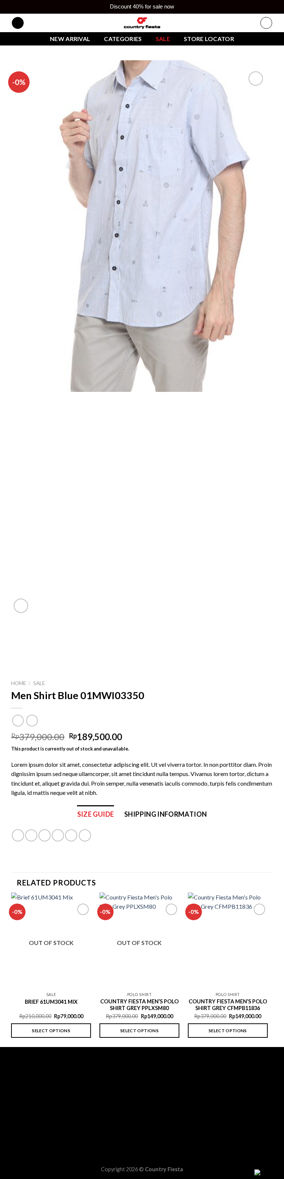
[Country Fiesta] (142, 23)
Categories (123, 38)
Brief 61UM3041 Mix (51, 1002)
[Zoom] (21, 606)
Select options (51, 1030)
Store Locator (209, 38)
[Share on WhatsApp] (18, 835)
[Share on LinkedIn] (85, 835)
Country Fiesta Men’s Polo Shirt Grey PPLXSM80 (139, 1005)
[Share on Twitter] (44, 835)
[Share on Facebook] (31, 835)
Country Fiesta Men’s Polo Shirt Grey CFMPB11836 (228, 1005)
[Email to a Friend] (58, 835)
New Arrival (70, 38)
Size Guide (95, 814)
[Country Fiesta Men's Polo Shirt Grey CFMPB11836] (228, 940)
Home (18, 683)
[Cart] (266, 23)
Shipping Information (165, 814)
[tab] (95, 814)
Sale (163, 38)
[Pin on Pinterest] (71, 835)
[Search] (18, 23)
